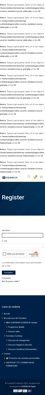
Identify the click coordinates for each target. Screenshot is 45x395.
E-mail (4, 241)
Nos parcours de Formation (15, 318)
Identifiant (6, 230)
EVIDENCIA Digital (28, 386)
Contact (7, 354)
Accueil (7, 314)
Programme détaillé (16, 327)
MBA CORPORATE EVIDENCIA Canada (21, 322)
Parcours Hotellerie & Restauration (22, 349)
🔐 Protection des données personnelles (23, 358)
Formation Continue (14, 336)
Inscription (8, 272)
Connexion (6, 278)
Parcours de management (19, 340)
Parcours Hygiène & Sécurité (20, 345)
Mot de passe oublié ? (11, 281)
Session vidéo (14, 331)
